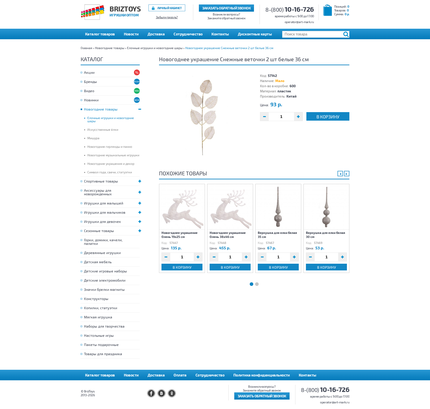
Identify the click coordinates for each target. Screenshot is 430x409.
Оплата (180, 375)
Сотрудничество (188, 34)
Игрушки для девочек (102, 221)
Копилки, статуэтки (100, 308)
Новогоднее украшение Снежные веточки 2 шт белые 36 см (229, 48)
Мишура (93, 138)
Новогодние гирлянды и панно (109, 146)
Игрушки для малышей (103, 203)
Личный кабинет (169, 8)
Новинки (91, 100)
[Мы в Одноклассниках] (172, 393)
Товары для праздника (103, 354)
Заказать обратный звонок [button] (226, 8)
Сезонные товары (99, 230)
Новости (131, 34)
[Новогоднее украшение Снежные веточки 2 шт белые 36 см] (204, 118)
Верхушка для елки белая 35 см (277, 235)
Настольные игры (99, 335)
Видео (89, 91)
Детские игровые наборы (105, 271)
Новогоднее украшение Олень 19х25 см (179, 235)
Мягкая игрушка (98, 317)
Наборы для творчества (104, 326)
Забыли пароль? (167, 17)
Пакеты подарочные (101, 344)
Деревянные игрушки (102, 252)
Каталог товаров (100, 375)
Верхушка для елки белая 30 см (325, 235)
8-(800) (289, 9)
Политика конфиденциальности (261, 375)
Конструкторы (96, 298)
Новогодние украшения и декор (110, 163)
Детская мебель (98, 262)
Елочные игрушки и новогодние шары (155, 48)
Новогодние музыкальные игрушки (113, 155)
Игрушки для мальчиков (104, 212)
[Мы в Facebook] (151, 393)
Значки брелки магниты (104, 289)
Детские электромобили (104, 280)
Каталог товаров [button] (100, 34)
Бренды (90, 81)
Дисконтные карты (255, 34)
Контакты (220, 34)
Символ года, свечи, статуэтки (109, 172)
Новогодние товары (109, 48)
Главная (86, 48)
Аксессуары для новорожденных (98, 192)
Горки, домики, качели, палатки (103, 242)
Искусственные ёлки (102, 129)
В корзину (327, 116)
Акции (89, 72)
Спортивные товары (101, 181)
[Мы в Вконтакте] (161, 393)
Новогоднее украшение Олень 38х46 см (228, 235)
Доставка (156, 34)
